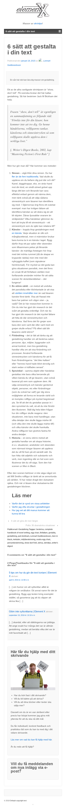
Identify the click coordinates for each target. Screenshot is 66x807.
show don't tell (31, 543)
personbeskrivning (15, 543)
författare (44, 533)
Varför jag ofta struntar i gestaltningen (31, 507)
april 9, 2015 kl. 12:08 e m (19, 580)
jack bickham (23, 536)
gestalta (52, 533)
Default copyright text (18, 801)
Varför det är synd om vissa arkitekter (31, 503)
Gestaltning (24, 529)
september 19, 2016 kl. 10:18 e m (22, 615)
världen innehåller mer (26, 293)
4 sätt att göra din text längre (24, 521)
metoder (16, 539)
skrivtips (38, 23)
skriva (40, 543)
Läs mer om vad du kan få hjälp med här (31, 739)
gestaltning (12, 536)
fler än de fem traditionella (25, 176)
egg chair (35, 533)
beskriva (40, 529)
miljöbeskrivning (28, 539)
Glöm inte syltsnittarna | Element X (27, 611)
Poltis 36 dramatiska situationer (40, 525)
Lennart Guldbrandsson (40, 536)
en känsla (17, 233)
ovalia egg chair (43, 539)
